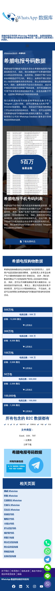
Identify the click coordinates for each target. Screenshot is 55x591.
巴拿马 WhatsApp (12, 505)
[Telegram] (47, 559)
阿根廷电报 (9, 551)
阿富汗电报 (9, 537)
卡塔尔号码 (9, 523)
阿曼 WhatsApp (11, 496)
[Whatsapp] (47, 551)
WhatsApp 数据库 (10, 53)
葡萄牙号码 (9, 519)
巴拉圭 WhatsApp (12, 509)
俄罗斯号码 (9, 533)
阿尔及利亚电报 (11, 547)
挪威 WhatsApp (11, 491)
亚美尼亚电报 (10, 556)
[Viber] (47, 584)
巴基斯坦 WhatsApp (13, 500)
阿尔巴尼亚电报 (11, 542)
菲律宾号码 (9, 514)
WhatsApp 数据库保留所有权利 (15, 579)
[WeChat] (47, 567)
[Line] (47, 575)
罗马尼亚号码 (10, 528)
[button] (27, 45)
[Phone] (47, 542)
